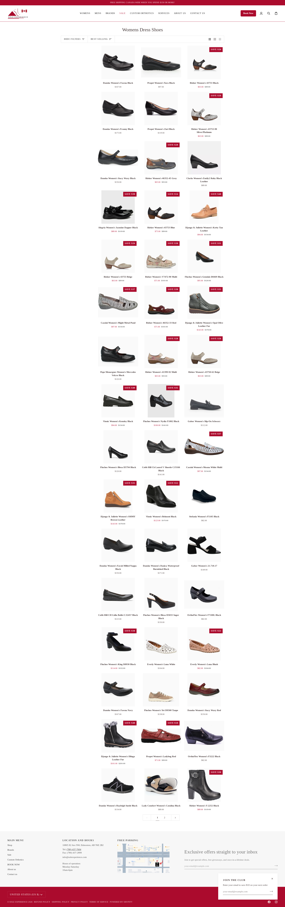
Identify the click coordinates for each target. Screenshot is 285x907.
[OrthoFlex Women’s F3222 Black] (204, 736)
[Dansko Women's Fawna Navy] (118, 689)
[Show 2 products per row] (209, 39)
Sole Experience (19, 902)
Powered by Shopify (121, 902)
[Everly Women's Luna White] (161, 643)
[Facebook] (269, 902)
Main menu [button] (15, 840)
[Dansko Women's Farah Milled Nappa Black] (118, 545)
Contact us (12, 874)
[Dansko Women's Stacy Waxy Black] (118, 157)
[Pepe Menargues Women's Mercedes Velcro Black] (118, 351)
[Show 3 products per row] (214, 39)
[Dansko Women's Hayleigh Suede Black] (118, 785)
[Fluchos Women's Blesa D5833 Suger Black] (161, 594)
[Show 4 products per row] (220, 39)
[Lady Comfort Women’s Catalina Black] (161, 785)
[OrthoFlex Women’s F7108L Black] (204, 594)
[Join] (270, 891)
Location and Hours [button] (78, 840)
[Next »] (175, 817)
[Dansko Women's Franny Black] (118, 108)
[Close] (273, 878)
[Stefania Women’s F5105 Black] (204, 496)
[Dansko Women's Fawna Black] (118, 62)
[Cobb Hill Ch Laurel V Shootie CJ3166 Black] (161, 446)
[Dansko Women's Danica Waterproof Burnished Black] (161, 545)
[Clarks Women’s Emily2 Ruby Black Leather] (204, 157)
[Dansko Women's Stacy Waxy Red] (204, 689)
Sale (9, 855)
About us (11, 869)
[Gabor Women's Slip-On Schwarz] (204, 400)
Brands (10, 850)
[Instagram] (276, 902)
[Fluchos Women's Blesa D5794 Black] (118, 446)
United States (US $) (24, 894)
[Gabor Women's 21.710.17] (204, 545)
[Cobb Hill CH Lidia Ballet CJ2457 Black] (118, 594)
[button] (85, 13)
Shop (9, 845)
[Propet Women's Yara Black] (161, 62)
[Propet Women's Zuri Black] (161, 108)
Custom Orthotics (15, 859)
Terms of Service (98, 902)
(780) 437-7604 (73, 849)
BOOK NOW (13, 864)
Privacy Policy (79, 902)
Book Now (248, 13)
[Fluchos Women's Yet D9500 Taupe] (161, 689)
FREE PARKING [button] (127, 840)
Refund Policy (42, 902)
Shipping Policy (60, 902)
